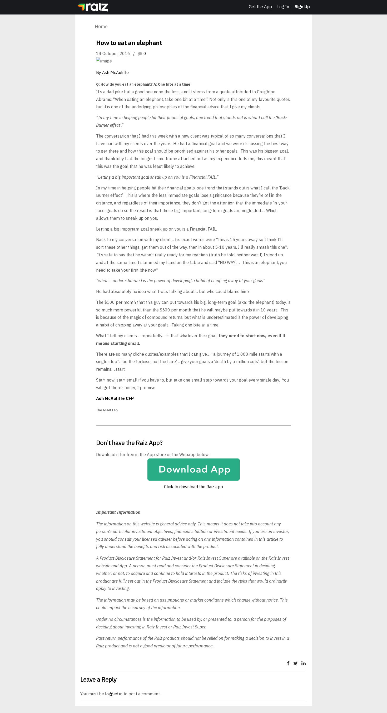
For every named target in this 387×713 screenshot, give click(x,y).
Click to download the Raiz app (193, 486)
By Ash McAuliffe (112, 72)
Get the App (260, 6)
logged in (113, 693)
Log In (283, 6)
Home (60, 7)
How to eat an (131, 26)
